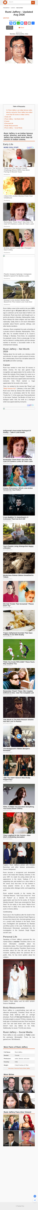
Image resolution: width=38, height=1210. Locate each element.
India (26, 34)
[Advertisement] (19, 83)
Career (6, 121)
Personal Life (8, 123)
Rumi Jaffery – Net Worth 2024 (14, 119)
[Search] (33, 2)
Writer (13, 7)
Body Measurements (11, 125)
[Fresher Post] (5, 3)
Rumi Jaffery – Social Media (13, 128)
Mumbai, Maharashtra (17, 34)
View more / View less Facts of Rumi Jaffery (19, 1068)
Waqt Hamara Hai (9, 388)
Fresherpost (6, 7)
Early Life (7, 117)
